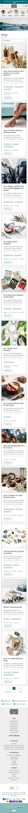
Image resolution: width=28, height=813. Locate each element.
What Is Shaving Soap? (12, 607)
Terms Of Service (14, 770)
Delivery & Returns (14, 772)
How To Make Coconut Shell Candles (12, 496)
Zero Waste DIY (7, 511)
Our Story (14, 743)
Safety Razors (14, 721)
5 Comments (20, 515)
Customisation (14, 759)
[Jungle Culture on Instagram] (14, 736)
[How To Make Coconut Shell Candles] (14, 480)
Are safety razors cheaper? (10, 243)
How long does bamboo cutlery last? (13, 296)
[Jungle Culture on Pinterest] (13, 736)
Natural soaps (16, 565)
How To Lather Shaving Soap (13, 659)
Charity (14, 761)
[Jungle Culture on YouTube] (11, 736)
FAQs (14, 774)
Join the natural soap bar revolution (13, 552)
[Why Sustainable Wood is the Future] (14, 436)
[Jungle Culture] (14, 6)
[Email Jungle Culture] (18, 736)
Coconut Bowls (14, 723)
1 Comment (7, 94)
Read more (8, 98)
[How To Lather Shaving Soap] (14, 643)
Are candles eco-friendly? (10, 349)
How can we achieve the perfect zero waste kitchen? (13, 73)
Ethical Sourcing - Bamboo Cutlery (14, 747)
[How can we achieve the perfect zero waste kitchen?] (14, 55)
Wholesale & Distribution (14, 755)
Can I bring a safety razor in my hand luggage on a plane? (13, 188)
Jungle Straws (14, 732)
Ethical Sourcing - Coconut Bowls (14, 749)
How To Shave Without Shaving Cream (12, 131)
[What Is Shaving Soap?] (14, 591)
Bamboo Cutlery (14, 730)
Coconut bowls (7, 417)
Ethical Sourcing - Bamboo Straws (14, 745)
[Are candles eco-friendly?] (14, 333)
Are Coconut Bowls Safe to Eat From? (13, 404)
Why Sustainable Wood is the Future (13, 447)
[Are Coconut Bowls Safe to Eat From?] (14, 388)
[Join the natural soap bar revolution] (14, 536)
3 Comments (7, 367)
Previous (7, 692)
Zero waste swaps (19, 86)
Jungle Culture (9, 792)
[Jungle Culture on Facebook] (9, 736)
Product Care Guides (14, 778)
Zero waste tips (7, 89)
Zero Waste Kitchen (8, 86)
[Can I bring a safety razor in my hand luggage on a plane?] (14, 171)
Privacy (14, 776)
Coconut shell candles (9, 362)
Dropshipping (14, 757)
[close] (26, 2)
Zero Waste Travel (19, 202)
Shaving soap (15, 144)
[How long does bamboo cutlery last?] (14, 279)
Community (14, 764)
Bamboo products (17, 308)
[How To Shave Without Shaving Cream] (14, 115)
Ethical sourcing (7, 565)
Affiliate (14, 762)
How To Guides (7, 144)
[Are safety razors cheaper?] (14, 226)
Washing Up (14, 725)
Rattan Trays (14, 728)
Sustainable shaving (8, 146)
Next (20, 692)
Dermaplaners (14, 727)
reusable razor (16, 193)
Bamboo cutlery (7, 308)
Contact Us (14, 780)
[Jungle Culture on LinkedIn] (16, 736)
